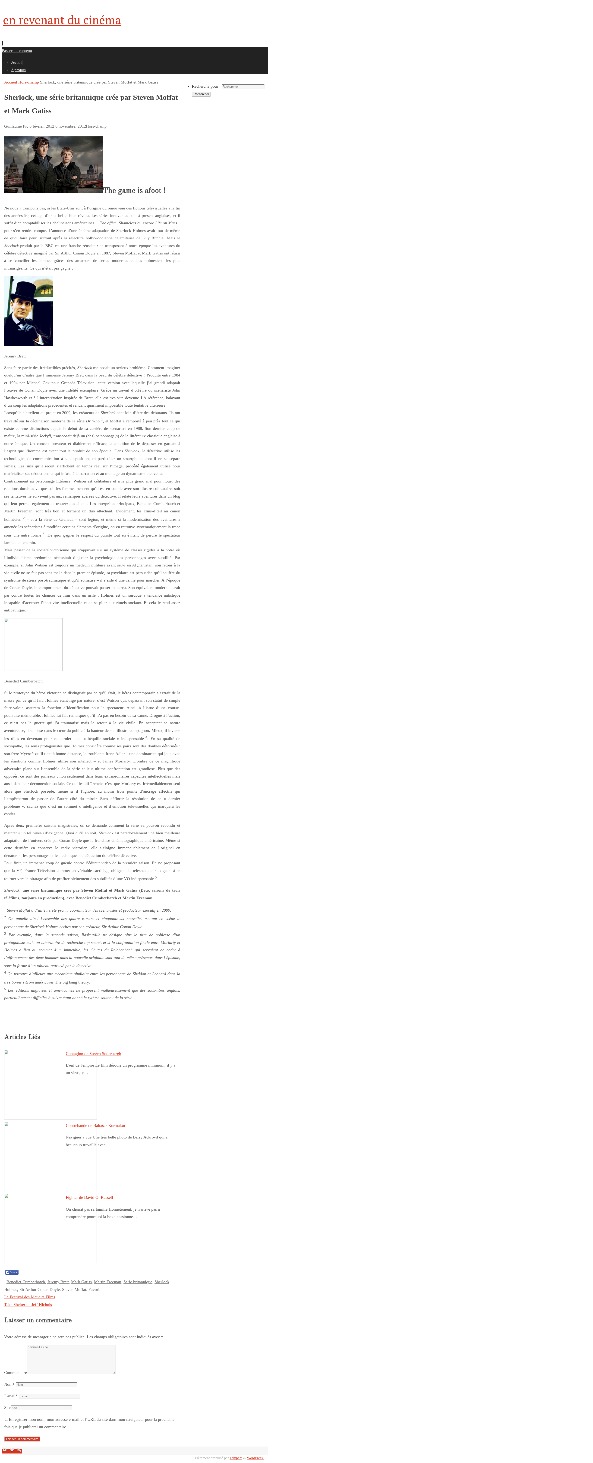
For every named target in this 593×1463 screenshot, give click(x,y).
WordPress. (255, 1458)
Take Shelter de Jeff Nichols (28, 1304)
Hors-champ (28, 82)
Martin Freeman (107, 1282)
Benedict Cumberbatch (25, 1282)
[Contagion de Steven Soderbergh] (50, 1118)
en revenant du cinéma (62, 19)
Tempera (236, 1458)
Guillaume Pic (16, 126)
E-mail (11, 1396)
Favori (93, 1289)
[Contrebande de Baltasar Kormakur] (50, 1190)
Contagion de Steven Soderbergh (93, 1053)
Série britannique (137, 1282)
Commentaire (15, 1372)
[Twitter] (12, 1451)
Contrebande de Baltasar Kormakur (95, 1125)
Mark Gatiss (81, 1282)
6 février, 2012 (41, 126)
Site (7, 1407)
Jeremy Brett (58, 1282)
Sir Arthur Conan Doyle (39, 1289)
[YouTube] (5, 1451)
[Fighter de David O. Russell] (50, 1262)
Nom (9, 1384)
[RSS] (19, 1451)
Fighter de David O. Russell (89, 1197)
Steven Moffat (74, 1289)
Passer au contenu (17, 50)
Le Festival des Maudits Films (29, 1297)
